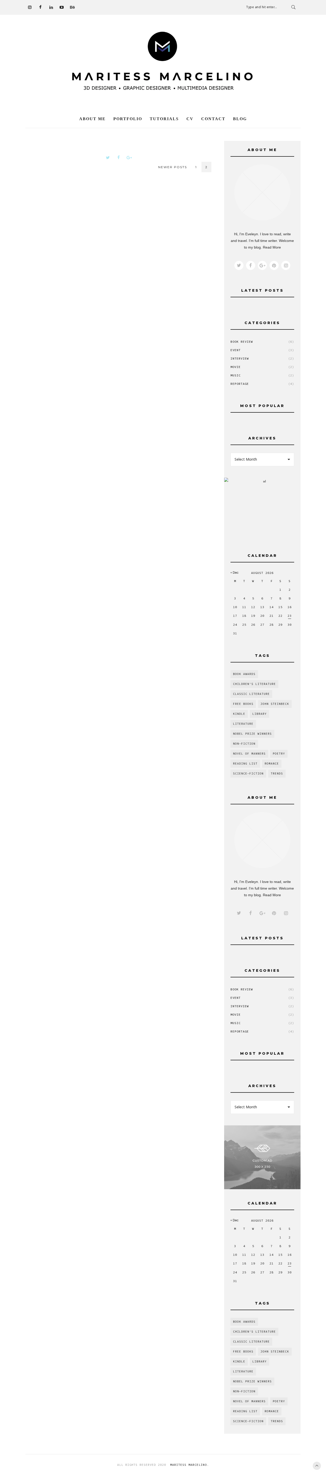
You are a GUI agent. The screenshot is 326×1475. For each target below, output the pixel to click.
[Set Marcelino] (163, 64)
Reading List (245, 763)
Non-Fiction (244, 743)
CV (190, 119)
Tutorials (164, 119)
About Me (92, 119)
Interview (262, 358)
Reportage (262, 384)
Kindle (239, 714)
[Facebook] (40, 7)
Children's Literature (254, 684)
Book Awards (244, 674)
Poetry (279, 753)
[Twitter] (108, 158)
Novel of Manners (249, 753)
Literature (243, 724)
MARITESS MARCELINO (187, 1465)
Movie (262, 367)
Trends (277, 773)
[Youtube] (62, 7)
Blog (240, 119)
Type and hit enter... (261, 7)
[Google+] (129, 158)
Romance (272, 763)
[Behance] (72, 7)
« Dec (234, 572)
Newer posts (172, 167)
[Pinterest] (274, 265)
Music (262, 375)
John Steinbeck (275, 704)
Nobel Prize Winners (252, 733)
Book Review (262, 341)
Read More (272, 247)
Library (259, 714)
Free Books (243, 704)
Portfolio (127, 119)
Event (262, 350)
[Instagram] (29, 7)
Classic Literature (251, 694)
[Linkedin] (51, 7)
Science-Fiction (248, 773)
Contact (213, 119)
